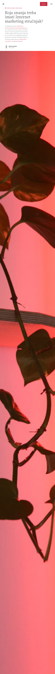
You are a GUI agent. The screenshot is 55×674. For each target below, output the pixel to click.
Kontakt (44, 4)
